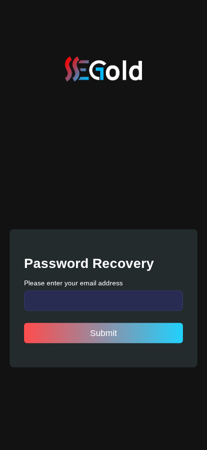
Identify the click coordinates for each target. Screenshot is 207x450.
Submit (103, 333)
